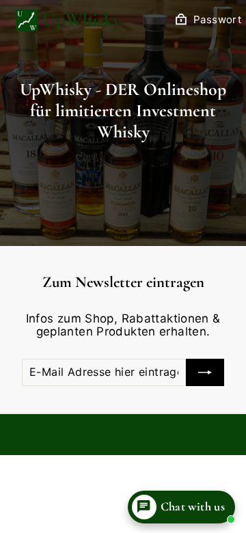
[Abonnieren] (205, 372)
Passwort (217, 20)
